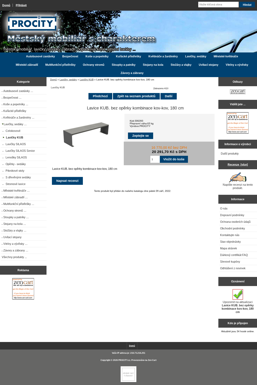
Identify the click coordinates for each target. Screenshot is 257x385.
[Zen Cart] (128, 381)
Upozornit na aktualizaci (238, 306)
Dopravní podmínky (232, 215)
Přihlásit (21, 5)
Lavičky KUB (87, 79)
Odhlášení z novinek (232, 268)
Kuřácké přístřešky (128, 56)
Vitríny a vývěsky (237, 64)
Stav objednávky (230, 241)
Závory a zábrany (132, 73)
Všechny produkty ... (14, 257)
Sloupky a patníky (123, 64)
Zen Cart (152, 360)
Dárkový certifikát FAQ (234, 254)
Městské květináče (226, 56)
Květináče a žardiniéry (163, 56)
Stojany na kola (153, 64)
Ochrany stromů (93, 64)
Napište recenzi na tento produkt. (238, 186)
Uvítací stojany (208, 64)
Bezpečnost (70, 56)
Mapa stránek (228, 248)
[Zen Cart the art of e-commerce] (23, 289)
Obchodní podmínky (232, 228)
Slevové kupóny (230, 261)
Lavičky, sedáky (68, 79)
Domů (6, 5)
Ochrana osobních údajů (235, 221)
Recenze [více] (238, 164)
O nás (223, 208)
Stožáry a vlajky (181, 64)
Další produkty (230, 153)
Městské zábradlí (27, 64)
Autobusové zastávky (40, 56)
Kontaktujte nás (229, 235)
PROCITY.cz (124, 360)
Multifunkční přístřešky (60, 64)
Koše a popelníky (97, 56)
